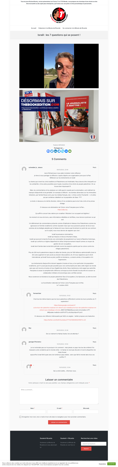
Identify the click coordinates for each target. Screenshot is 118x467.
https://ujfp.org (62, 210)
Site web (86, 408)
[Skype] (62, 151)
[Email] (69, 151)
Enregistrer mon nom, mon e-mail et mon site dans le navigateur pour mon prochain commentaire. (54, 417)
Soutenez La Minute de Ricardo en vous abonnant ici (48, 445)
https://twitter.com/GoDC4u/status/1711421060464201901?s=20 (65, 320)
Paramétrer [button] (102, 464)
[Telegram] (59, 151)
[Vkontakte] (66, 151)
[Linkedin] (55, 151)
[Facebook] (48, 151)
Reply (94, 167)
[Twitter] (51, 151)
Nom (33, 408)
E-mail (59, 408)
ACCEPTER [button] (111, 464)
